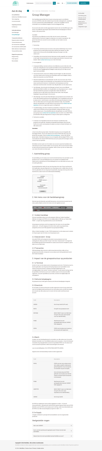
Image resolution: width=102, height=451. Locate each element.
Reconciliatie (15, 61)
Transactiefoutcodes (17, 51)
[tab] (52, 425)
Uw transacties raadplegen (18, 44)
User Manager (15, 32)
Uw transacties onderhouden (19, 46)
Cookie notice (40, 448)
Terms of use (28, 448)
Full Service (14, 27)
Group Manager (16, 34)
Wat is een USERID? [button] (38, 425)
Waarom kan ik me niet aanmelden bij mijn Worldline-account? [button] (48, 436)
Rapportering (15, 56)
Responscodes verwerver (18, 40)
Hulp (58, 3)
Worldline (22, 448)
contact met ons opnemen (49, 113)
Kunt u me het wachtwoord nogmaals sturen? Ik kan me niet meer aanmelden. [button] (49, 430)
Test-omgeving (15, 19)
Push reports (15, 58)
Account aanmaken (72, 3)
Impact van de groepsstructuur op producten (82, 23)
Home (33, 11)
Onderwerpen (30, 3)
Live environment (16, 21)
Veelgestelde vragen (82, 26)
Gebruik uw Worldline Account (19, 17)
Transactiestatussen (17, 42)
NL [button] (63, 3)
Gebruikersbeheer (44, 11)
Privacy (34, 448)
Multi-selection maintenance (19, 49)
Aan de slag (38, 11)
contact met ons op (45, 60)
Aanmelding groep (82, 15)
